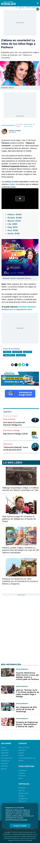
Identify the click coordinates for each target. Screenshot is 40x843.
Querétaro (22, 750)
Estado (3, 747)
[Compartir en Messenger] (23, 364)
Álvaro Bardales (9, 419)
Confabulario (23, 798)
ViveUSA (21, 796)
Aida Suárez (7, 444)
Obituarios (22, 801)
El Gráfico (22, 788)
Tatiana (7, 352)
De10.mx (21, 790)
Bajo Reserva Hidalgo (11, 430)
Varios (20, 778)
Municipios (5, 750)
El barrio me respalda (10, 416)
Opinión (7, 411)
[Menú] (37, 3)
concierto (17, 352)
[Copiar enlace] (27, 364)
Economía (4, 755)
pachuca (27, 352)
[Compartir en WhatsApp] (19, 364)
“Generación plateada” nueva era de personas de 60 (15, 448)
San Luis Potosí (24, 747)
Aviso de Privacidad (20, 820)
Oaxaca (21, 753)
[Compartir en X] (16, 364)
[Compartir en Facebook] (12, 364)
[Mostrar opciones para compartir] (37, 9)
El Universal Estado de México (26, 759)
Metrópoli (4, 766)
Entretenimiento (8, 125)
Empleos (21, 773)
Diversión (20, 355)
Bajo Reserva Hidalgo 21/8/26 (15, 433)
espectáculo (9, 355)
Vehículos (21, 775)
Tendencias (5, 760)
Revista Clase (23, 793)
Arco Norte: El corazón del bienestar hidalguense (14, 423)
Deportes (4, 763)
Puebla (20, 755)
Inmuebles (22, 770)
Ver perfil (12, 132)
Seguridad (4, 753)
